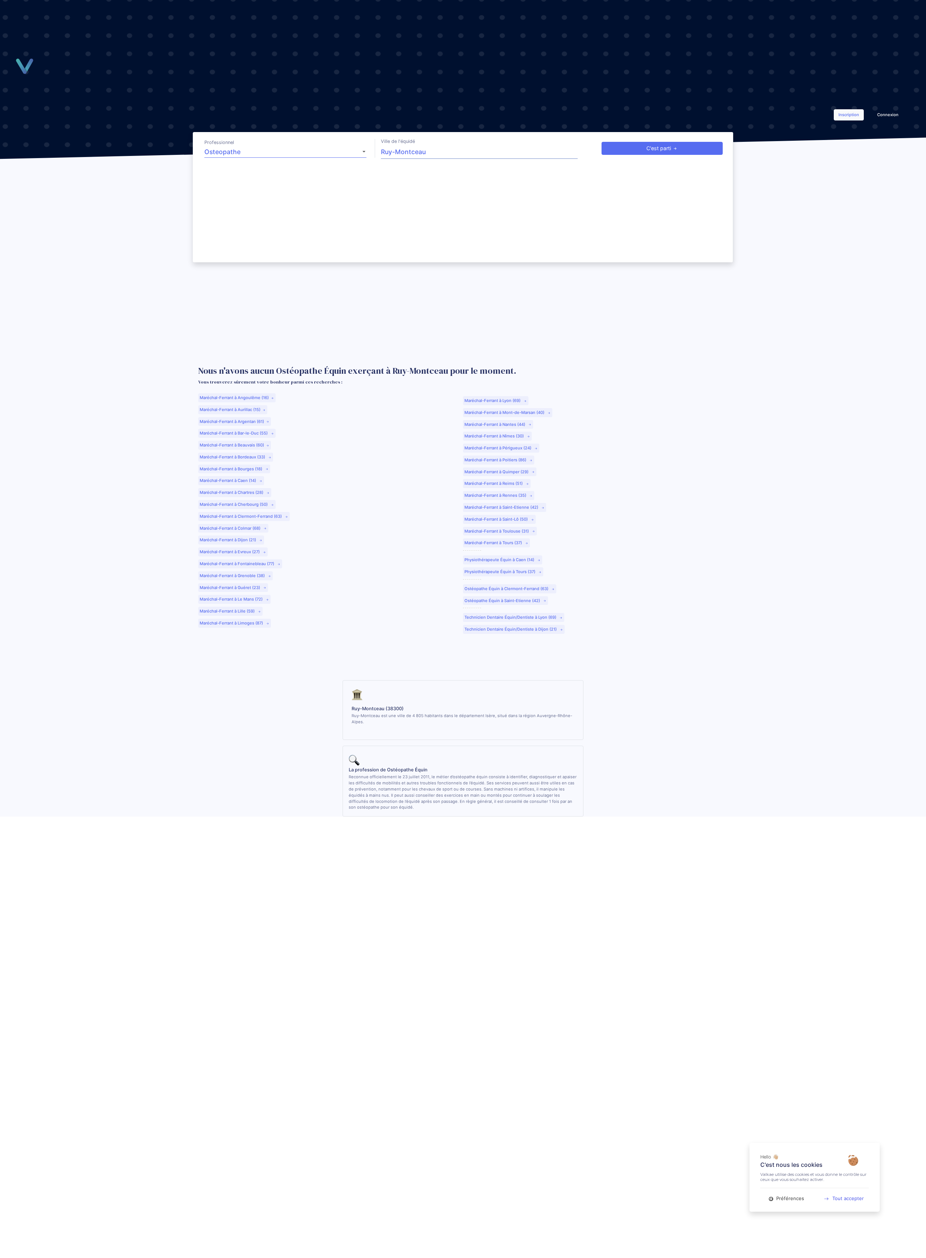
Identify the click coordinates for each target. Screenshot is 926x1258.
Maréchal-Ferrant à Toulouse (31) (497, 531)
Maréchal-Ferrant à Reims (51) (494, 483)
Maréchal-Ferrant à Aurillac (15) (230, 409)
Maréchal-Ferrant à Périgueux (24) (498, 447)
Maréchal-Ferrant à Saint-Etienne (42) (501, 507)
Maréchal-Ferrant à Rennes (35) (495, 495)
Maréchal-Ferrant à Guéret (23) (230, 587)
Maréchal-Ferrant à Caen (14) (228, 480)
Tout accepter (848, 1198)
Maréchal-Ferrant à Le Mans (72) (232, 599)
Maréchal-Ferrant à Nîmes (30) (494, 436)
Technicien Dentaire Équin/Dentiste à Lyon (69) (510, 617)
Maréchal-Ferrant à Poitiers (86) (495, 459)
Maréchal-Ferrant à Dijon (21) (228, 539)
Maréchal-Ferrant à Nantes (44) (495, 424)
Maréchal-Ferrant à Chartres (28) (232, 492)
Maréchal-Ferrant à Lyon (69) (493, 400)
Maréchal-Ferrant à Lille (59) (228, 611)
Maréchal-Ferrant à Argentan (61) (232, 421)
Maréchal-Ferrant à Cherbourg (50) (234, 504)
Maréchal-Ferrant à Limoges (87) (232, 623)
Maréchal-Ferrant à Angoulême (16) (234, 397)
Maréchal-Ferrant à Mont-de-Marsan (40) (504, 412)
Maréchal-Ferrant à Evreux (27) (230, 551)
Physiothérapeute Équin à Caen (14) (499, 559)
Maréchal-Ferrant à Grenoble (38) (233, 575)
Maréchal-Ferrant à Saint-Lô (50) (496, 519)
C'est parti (658, 148)
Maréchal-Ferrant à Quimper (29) (497, 471)
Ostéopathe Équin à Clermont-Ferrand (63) (506, 588)
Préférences (789, 1198)
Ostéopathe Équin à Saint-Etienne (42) (502, 600)
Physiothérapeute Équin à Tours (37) (500, 571)
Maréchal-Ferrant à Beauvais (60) (232, 445)
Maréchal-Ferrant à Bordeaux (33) (233, 456)
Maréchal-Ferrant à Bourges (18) (231, 468)
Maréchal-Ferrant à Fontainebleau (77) (237, 563)
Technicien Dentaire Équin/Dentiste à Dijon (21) (511, 629)
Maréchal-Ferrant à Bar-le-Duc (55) (234, 433)
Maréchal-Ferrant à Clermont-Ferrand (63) (241, 516)
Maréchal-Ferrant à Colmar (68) (231, 528)
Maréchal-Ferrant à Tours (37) (493, 542)
